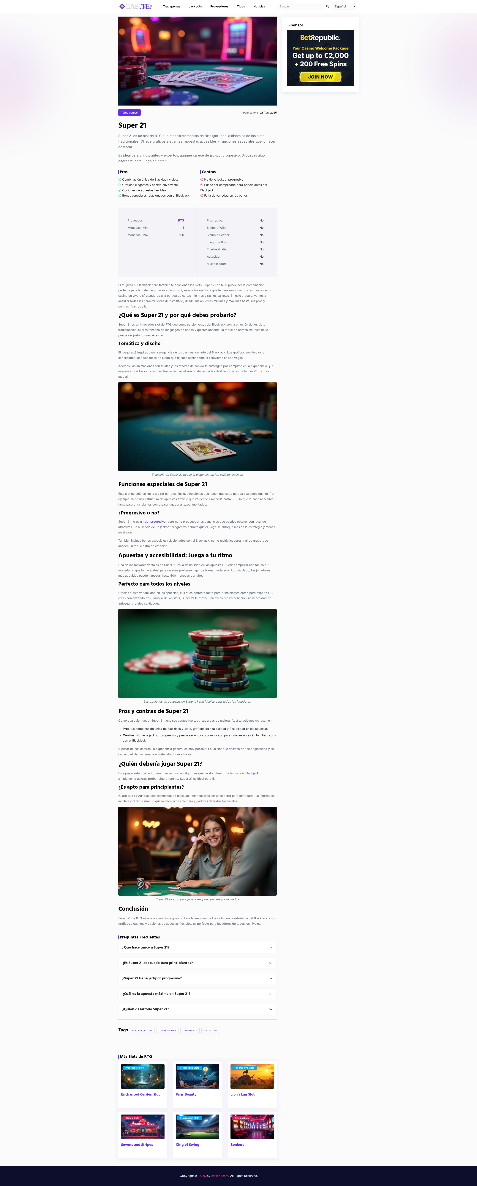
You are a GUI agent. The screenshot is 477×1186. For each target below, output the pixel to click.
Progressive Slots (135, 1067)
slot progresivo (155, 521)
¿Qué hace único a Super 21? (145, 948)
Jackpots (195, 6)
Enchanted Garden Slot (140, 1095)
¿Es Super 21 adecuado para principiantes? (157, 963)
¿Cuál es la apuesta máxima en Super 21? (156, 994)
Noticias (259, 6)
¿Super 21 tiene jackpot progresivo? (152, 978)
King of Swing (187, 1145)
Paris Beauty (186, 1095)
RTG (181, 220)
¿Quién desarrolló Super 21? (145, 1009)
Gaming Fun (190, 1030)
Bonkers (237, 1145)
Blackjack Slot (142, 1030)
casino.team (219, 1176)
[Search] (327, 6)
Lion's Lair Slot (242, 1095)
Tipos (241, 6)
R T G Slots (211, 1030)
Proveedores (219, 6)
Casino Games (167, 1030)
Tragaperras (171, 6)
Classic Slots (132, 1118)
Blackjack (252, 773)
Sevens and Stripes (137, 1145)
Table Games (129, 112)
